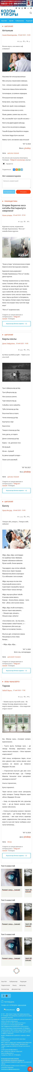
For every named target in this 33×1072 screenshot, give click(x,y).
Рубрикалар (20, 21)
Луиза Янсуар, (7, 510)
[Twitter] (15, 8)
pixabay (27, 148)
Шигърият (8, 26)
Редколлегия (5, 985)
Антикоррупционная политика (10, 1058)
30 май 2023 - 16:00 (24, 35)
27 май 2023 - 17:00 (19, 690)
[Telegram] (30, 8)
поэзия (16, 153)
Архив (11, 21)
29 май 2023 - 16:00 (22, 343)
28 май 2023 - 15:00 (19, 510)
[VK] (18, 8)
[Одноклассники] (16, 170)
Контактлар (5, 989)
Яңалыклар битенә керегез (15, 323)
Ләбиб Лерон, (7, 690)
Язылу (15, 985)
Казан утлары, (7, 215)
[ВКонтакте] (14, 170)
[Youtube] (24, 8)
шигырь (10, 153)
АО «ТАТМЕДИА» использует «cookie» (11, 1060)
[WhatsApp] (19, 170)
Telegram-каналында (17, 160)
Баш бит (4, 21)
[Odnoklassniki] (21, 8)
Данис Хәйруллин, (8, 344)
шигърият (11, 657)
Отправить (23, 192)
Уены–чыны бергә (11, 682)
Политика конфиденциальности (10, 1069)
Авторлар (22, 985)
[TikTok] (27, 8)
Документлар (16, 989)
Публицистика (10, 201)
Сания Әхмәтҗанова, (9, 35)
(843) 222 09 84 (22, 1005)
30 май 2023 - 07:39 (19, 215)
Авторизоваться (9, 192)
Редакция (29, 21)
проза (9, 842)
